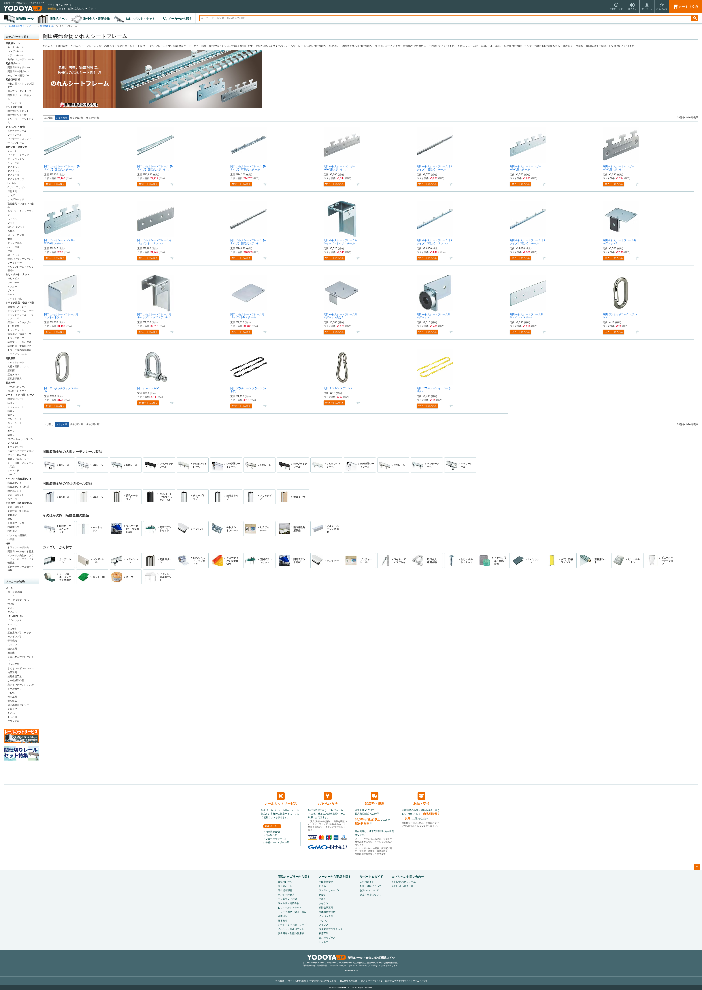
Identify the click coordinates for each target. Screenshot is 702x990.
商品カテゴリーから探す (294, 876)
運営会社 (279, 981)
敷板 (9, 519)
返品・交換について (370, 894)
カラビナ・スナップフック (20, 213)
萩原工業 (12, 648)
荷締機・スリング (17, 306)
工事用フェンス (15, 523)
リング (11, 195)
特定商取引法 (323, 981)
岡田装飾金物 (46, 26)
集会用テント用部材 (18, 486)
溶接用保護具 (14, 378)
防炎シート (13, 402)
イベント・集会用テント (19, 478)
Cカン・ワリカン (16, 187)
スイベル (12, 218)
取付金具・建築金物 (96, 18)
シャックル (13, 163)
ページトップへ (697, 867)
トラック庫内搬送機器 (19, 350)
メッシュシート (15, 407)
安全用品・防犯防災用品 (19, 503)
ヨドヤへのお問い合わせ (408, 876)
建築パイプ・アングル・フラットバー (20, 261)
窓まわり (10, 382)
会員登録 (52, 8)
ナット (11, 294)
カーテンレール (15, 47)
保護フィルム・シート (19, 458)
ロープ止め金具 (15, 235)
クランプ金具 (14, 243)
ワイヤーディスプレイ (19, 138)
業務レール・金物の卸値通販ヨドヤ (371, 957)
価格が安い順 (76, 117)
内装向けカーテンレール (20, 59)
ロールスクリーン (17, 386)
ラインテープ (14, 103)
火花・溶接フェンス (18, 366)
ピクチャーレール (17, 130)
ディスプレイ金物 (15, 126)
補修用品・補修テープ (19, 334)
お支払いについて (369, 890)
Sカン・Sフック (16, 226)
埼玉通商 (12, 672)
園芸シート (13, 435)
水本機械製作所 (15, 680)
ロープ (11, 474)
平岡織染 (12, 640)
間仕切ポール (58, 18)
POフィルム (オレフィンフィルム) (20, 441)
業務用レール (25, 18)
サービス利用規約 (297, 981)
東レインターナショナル (20, 684)
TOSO (10, 604)
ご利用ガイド (367, 881)
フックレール (14, 134)
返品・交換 (421, 803)
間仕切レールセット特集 (20, 551)
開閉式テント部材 (17, 115)
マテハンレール (15, 55)
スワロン (12, 644)
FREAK (10, 692)
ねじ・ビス (13, 278)
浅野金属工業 (14, 676)
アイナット (13, 171)
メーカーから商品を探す (335, 876)
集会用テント (14, 482)
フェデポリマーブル (18, 600)
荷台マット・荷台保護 (19, 342)
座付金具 (12, 191)
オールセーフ (14, 688)
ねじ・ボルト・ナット (140, 18)
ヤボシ (11, 608)
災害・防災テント (17, 495)
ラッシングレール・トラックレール (20, 316)
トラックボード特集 (18, 547)
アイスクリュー (15, 175)
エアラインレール (17, 354)
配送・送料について (370, 886)
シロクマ (12, 708)
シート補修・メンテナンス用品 (20, 465)
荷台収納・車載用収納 (19, 346)
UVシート (12, 427)
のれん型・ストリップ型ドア (20, 85)
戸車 (9, 251)
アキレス (12, 624)
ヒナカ (11, 596)
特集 (8, 543)
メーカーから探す (180, 18)
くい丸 (11, 712)
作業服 (11, 539)
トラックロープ (15, 338)
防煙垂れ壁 (13, 527)
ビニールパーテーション (20, 450)
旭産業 (11, 652)
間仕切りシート (15, 398)
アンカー (12, 286)
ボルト (11, 290)
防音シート (13, 411)
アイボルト (13, 167)
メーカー (33, 26)
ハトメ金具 (13, 247)
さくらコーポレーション (20, 668)
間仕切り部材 (13, 79)
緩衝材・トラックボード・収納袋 (19, 324)
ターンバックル (15, 159)
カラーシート (14, 423)
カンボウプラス (15, 636)
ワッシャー (13, 282)
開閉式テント (14, 491)
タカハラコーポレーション (20, 658)
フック (11, 222)
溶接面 (11, 370)
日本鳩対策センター (18, 704)
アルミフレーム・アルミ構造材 (20, 268)
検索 (695, 18)
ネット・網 (13, 470)
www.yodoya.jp (351, 970)
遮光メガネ (13, 374)
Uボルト (11, 183)
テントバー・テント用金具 (20, 121)
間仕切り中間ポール (18, 71)
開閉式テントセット (18, 111)
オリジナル (13, 721)
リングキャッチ (15, 199)
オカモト (12, 628)
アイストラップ (15, 179)
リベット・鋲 (14, 298)
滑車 (9, 239)
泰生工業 (12, 696)
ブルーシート (14, 419)
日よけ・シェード (17, 390)
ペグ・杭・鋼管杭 (17, 535)
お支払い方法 (328, 804)
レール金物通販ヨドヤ (16, 26)
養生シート (13, 431)
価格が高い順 (92, 117)
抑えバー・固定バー (18, 75)
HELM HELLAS (15, 616)
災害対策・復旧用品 (18, 511)
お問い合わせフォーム (404, 881)
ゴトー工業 (13, 664)
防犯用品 (12, 531)
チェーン (12, 151)
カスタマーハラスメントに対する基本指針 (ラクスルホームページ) (394, 981)
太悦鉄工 (12, 700)
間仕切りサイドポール (19, 67)
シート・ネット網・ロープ (20, 394)
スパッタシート (15, 362)
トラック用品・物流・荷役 (20, 302)
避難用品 (12, 515)
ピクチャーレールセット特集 (20, 568)
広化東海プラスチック (19, 632)
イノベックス (14, 620)
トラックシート (15, 330)
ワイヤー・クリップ (18, 155)
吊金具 (11, 230)
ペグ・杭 (12, 499)
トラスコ (12, 717)
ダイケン (12, 612)
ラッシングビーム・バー (20, 310)
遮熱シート (13, 415)
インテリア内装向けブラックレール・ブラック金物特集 (20, 559)
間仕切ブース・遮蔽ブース (20, 97)
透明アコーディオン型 (19, 91)
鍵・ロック (13, 255)
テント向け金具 (14, 107)
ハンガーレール (15, 51)
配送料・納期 (374, 803)
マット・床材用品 (17, 454)
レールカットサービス (280, 803)
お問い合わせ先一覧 (402, 886)
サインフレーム (15, 142)
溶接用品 (10, 358)
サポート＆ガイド (371, 876)
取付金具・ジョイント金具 (20, 205)
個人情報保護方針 (348, 981)
